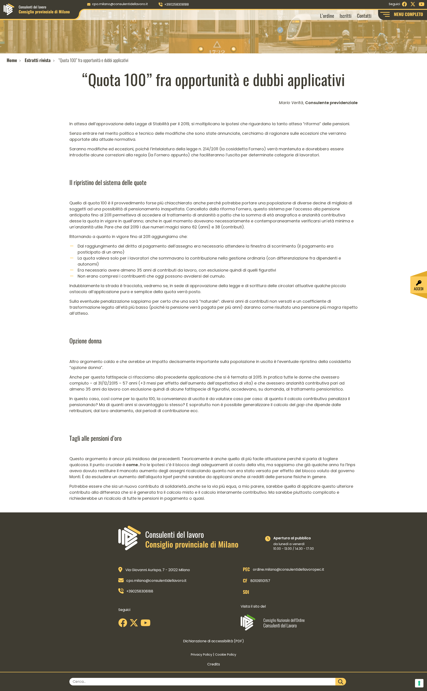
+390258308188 (176, 4)
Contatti (364, 15)
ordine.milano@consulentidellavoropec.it (288, 569)
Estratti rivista (38, 60)
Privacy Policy (201, 654)
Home (12, 60)
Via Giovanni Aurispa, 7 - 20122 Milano (157, 569)
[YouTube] (147, 624)
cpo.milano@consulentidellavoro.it (120, 4)
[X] (135, 624)
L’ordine (327, 15)
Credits (213, 664)
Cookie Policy (225, 654)
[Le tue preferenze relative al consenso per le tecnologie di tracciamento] (419, 683)
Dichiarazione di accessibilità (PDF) (213, 641)
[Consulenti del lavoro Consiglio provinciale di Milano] (9, 9)
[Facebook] (123, 624)
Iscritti (345, 15)
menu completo (408, 14)
